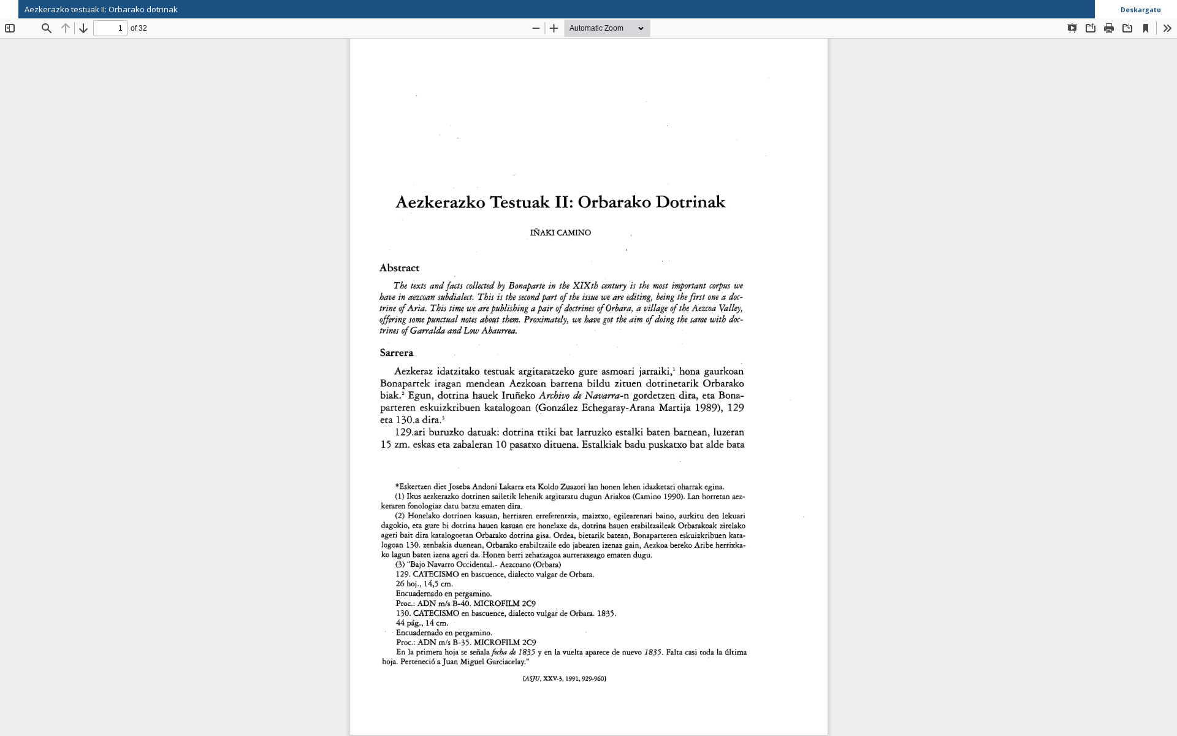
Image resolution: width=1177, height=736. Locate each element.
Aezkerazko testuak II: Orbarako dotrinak (101, 9)
